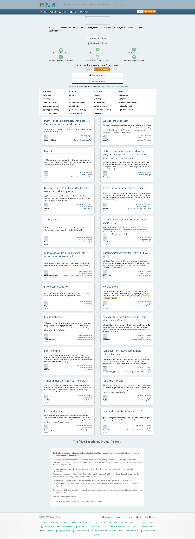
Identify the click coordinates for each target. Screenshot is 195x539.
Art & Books (134, 526)
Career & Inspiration (65, 526)
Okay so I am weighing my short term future (124, 188)
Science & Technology (81, 530)
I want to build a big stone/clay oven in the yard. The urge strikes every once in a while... (67, 122)
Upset (104, 522)
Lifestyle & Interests (118, 526)
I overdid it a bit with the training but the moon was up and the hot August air (66, 190)
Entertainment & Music (99, 526)
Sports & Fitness (132, 530)
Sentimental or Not (53, 317)
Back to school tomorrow (56, 286)
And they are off (110, 286)
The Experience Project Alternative (61, 53)
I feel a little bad (52, 350)
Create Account (102, 69)
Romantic (114, 522)
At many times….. (52, 219)
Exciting (55, 522)
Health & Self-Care (148, 530)
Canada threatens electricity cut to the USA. (65, 380)
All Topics (98, 535)
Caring (125, 522)
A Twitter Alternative (134, 53)
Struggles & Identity (63, 530)
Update (151, 522)
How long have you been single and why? (122, 411)
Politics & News (149, 526)
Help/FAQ (131, 517)
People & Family (48, 526)
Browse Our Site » (97, 38)
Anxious (94, 522)
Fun (75, 522)
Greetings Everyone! (53, 411)
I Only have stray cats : (113, 380)
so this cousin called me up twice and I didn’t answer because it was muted (65, 255)
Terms (153, 517)
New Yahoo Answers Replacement (97, 53)
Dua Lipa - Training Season (115, 120)
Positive (45, 522)
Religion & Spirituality (100, 530)
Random (84, 522)
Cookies (125, 86)
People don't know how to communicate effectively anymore (122, 352)
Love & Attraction (47, 530)
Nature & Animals (117, 530)
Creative (66, 522)
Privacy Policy (116, 86)
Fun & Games (82, 526)
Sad (133, 522)
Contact (122, 517)
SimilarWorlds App (98, 43)
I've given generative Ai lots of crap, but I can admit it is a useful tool (124, 319)
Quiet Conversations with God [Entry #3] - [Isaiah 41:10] (126, 255)
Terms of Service (106, 86)
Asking (142, 522)
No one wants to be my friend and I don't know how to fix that (125, 221)
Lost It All (49, 151)
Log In (140, 12)
